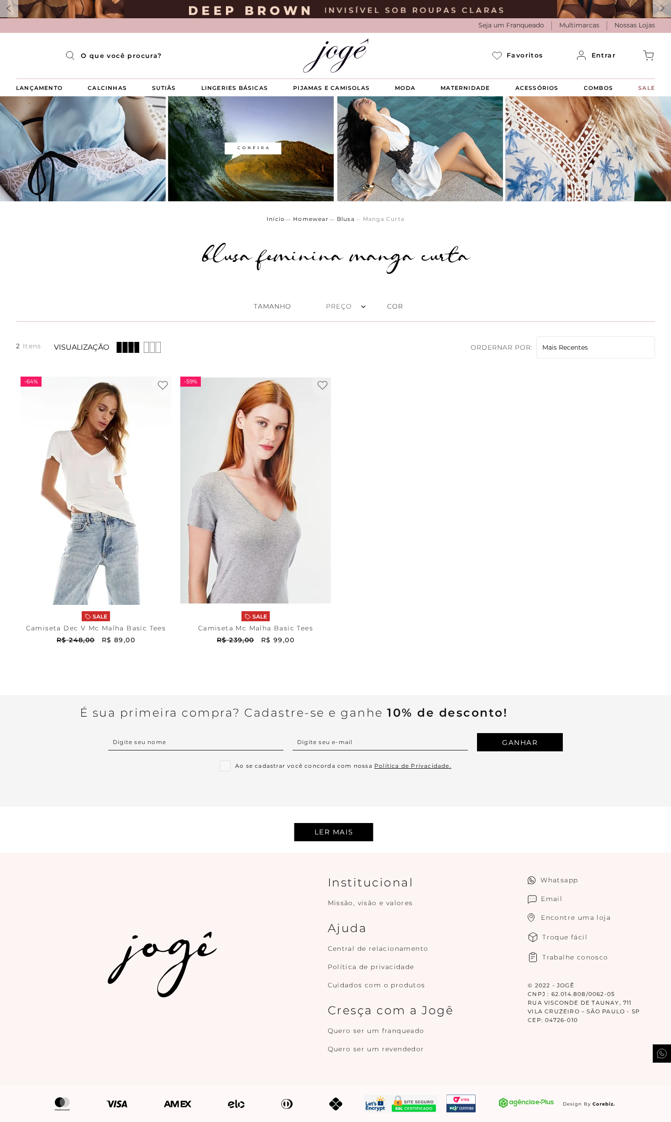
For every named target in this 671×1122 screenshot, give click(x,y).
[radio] (127, 347)
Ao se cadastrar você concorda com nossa (343, 766)
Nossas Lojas (634, 25)
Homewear (311, 218)
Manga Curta (383, 218)
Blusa (346, 218)
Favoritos (525, 55)
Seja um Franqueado (511, 25)
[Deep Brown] (335, 9)
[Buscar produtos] (73, 55)
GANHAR (520, 742)
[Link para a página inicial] (276, 219)
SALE (100, 616)
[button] (402, 306)
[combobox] (121, 55)
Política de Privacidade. (412, 765)
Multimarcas (579, 25)
